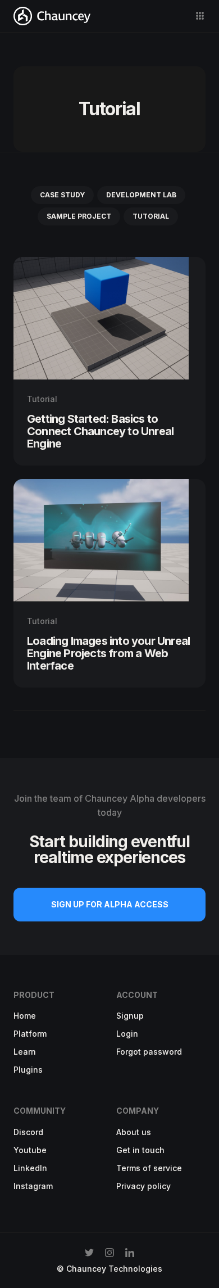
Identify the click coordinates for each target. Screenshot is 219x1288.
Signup (130, 1015)
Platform (30, 1033)
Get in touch (140, 1150)
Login (127, 1033)
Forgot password (149, 1051)
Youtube (30, 1150)
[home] (51, 16)
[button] (200, 15)
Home (24, 1015)
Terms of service (149, 1168)
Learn (24, 1051)
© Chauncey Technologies (109, 1268)
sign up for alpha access (109, 904)
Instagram (33, 1186)
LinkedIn (30, 1168)
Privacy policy (143, 1186)
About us (133, 1132)
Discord (28, 1132)
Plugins (28, 1069)
